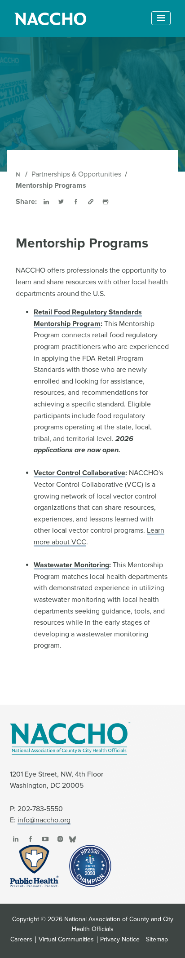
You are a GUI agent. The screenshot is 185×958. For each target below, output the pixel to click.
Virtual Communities (66, 939)
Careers (21, 939)
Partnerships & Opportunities (76, 174)
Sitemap (157, 939)
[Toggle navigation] (161, 18)
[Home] (19, 174)
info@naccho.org (44, 820)
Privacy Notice (120, 939)
